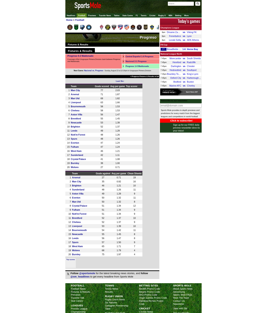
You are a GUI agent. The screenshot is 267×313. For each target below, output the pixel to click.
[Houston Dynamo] (133, 30)
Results (109, 292)
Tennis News (111, 289)
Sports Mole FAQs (182, 294)
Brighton (75, 126)
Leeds (74, 130)
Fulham (75, 147)
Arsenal (75, 94)
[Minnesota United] (158, 30)
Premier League (79, 308)
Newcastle (76, 122)
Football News (78, 289)
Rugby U (162, 15)
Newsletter (178, 304)
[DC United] (114, 30)
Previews (92, 15)
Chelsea (75, 110)
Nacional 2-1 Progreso (136, 61)
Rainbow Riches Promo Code (151, 302)
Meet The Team (181, 298)
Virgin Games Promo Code (153, 298)
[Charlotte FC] (89, 30)
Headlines (71, 15)
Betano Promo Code (149, 292)
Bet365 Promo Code (149, 289)
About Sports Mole (182, 289)
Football (81, 15)
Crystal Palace (78, 159)
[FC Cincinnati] (126, 30)
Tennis (143, 15)
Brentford (76, 118)
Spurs (74, 138)
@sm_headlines (80, 276)
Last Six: (120, 81)
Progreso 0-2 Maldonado (80, 56)
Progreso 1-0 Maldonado (137, 66)
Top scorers (70, 259)
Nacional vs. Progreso (93, 71)
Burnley (75, 163)
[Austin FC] (76, 30)
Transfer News (105, 15)
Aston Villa (76, 114)
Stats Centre (127, 15)
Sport (188, 92)
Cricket (152, 15)
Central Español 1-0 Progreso (139, 56)
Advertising (179, 292)
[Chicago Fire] (95, 30)
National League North (171, 54)
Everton (75, 143)
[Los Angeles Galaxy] (152, 30)
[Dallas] (120, 30)
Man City (75, 90)
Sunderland (77, 155)
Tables (116, 15)
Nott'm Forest (78, 134)
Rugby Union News (115, 299)
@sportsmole (87, 273)
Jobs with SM (180, 308)
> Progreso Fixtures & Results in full (144, 76)
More (186, 15)
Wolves (75, 167)
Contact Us (179, 301)
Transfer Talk (77, 298)
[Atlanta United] (70, 30)
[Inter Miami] (139, 30)
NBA (170, 15)
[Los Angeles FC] (145, 30)
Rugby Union (114, 296)
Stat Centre (77, 301)
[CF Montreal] (82, 30)
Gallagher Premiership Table (116, 307)
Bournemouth (78, 106)
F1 (137, 15)
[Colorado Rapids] (101, 30)
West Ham (76, 151)
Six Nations (111, 302)
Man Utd (75, 98)
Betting (178, 15)
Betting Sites (148, 285)
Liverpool (76, 102)
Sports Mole (182, 285)
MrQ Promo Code (148, 294)
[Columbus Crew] (108, 30)
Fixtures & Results (78, 44)
